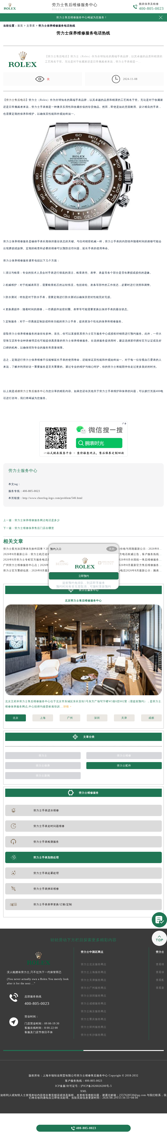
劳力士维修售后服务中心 (92, 1075)
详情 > (67, 706)
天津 (124, 717)
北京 (15, 717)
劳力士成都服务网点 (93, 1003)
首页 (20, 25)
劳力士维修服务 (89, 792)
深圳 (97, 717)
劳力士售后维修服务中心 (74, 5)
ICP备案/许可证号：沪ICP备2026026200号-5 (83, 1086)
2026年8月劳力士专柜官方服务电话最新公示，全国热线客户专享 (43, 559)
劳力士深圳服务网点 (93, 995)
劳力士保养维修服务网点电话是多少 (37, 520)
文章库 (31, 25)
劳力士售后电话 (16, 99)
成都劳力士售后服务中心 (30, 391)
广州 (70, 717)
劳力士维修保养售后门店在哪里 (34, 528)
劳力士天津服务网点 (93, 979)
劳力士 (43, 755)
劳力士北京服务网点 (93, 964)
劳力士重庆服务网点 (93, 1019)
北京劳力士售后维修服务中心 (83, 600)
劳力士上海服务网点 (93, 972)
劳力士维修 (124, 755)
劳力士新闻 (43, 775)
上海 (43, 717)
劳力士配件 (124, 765)
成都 (151, 717)
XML (83, 1091)
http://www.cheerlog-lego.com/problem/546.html (52, 498)
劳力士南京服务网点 (93, 1011)
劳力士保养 (43, 765)
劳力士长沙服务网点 (93, 1034)
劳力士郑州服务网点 (93, 1027)
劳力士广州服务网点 (93, 987)
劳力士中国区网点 (92, 951)
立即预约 (83, 575)
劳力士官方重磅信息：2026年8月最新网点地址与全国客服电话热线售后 (48, 570)
